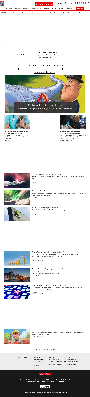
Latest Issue (37, 365)
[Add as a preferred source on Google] (45, 386)
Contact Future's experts (32, 379)
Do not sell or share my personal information (50, 381)
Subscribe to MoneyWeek (40, 359)
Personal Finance (36, 8)
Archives (53, 349)
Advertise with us (31, 381)
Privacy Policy (58, 379)
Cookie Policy (67, 379)
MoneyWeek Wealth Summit (56, 361)
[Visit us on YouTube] (81, 3)
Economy (46, 8)
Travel (54, 8)
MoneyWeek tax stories (70, 364)
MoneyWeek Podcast (54, 359)
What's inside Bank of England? (48, 12)
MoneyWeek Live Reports (55, 364)
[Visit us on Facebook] (75, 3)
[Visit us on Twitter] (77, 3)
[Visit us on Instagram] (83, 3)
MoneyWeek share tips (70, 359)
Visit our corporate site (62, 392)
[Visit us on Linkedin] (79, 3)
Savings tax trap (13, 12)
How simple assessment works (29, 12)
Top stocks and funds (64, 12)
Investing (26, 8)
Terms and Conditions (47, 379)
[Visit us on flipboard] (85, 3)
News (10, 8)
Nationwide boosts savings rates (81, 12)
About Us (21, 379)
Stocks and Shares (13, 46)
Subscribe (80, 8)
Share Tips (18, 8)
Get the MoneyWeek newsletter (39, 362)
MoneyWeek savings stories (71, 361)
